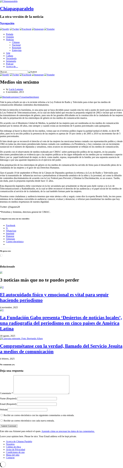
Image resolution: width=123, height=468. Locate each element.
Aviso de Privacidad (15, 449)
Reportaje (16, 47)
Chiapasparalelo (17, 8)
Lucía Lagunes (16, 89)
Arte (8, 53)
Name (8, 398)
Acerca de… (12, 66)
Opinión (10, 37)
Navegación (7, 23)
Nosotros (10, 444)
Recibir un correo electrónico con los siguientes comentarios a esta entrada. (39, 415)
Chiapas (16, 42)
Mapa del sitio (12, 455)
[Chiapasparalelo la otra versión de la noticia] (61, 1)
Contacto (10, 457)
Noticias (10, 39)
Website (4, 409)
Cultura (9, 55)
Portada (9, 34)
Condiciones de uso (15, 452)
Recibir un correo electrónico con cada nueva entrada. (29, 420)
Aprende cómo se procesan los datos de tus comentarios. (68, 431)
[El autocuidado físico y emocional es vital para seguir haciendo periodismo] (2, 287)
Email (8, 404)
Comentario (6, 393)
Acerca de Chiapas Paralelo (19, 441)
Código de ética (13, 447)
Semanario (11, 61)
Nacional (16, 45)
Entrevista (16, 50)
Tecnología (11, 58)
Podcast (9, 64)
